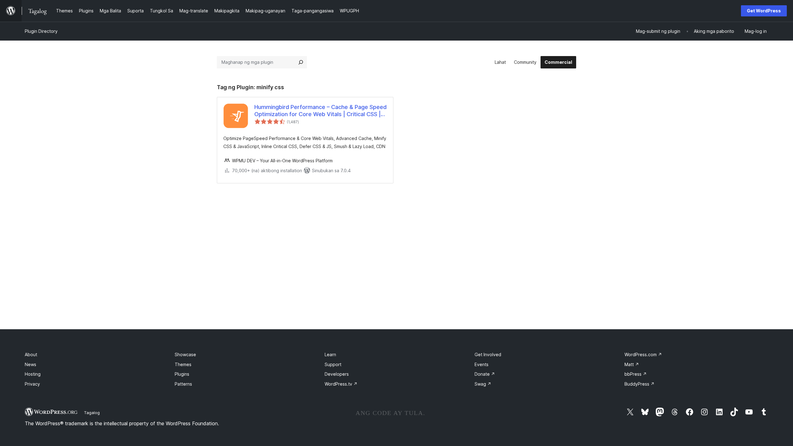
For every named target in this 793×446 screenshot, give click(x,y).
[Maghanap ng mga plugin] (301, 62)
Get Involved (488, 354)
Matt (631, 364)
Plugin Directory (41, 31)
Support (333, 364)
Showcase (185, 354)
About (31, 354)
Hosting (33, 374)
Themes (183, 364)
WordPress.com (643, 354)
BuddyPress (639, 384)
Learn (330, 354)
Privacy (32, 384)
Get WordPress (764, 10)
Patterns (183, 384)
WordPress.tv (341, 384)
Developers (337, 374)
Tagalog (92, 412)
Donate (485, 374)
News (30, 364)
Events (482, 364)
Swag (483, 384)
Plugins (182, 374)
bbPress (635, 374)
